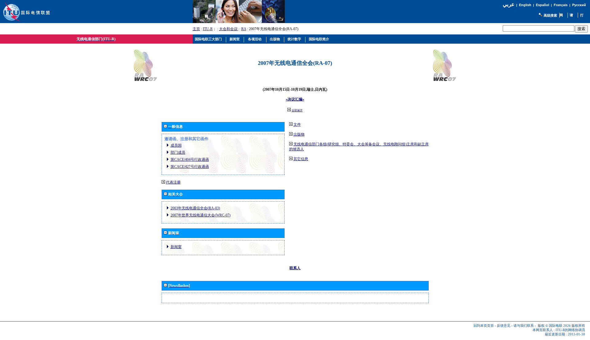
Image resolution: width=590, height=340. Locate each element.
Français (561, 5)
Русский (579, 5)
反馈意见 (503, 325)
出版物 (299, 134)
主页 (196, 29)
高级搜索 (550, 15)
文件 (297, 124)
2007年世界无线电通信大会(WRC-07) (200, 215)
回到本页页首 (484, 325)
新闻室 (176, 247)
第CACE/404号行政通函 (190, 159)
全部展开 (297, 110)
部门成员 (178, 152)
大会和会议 (228, 29)
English (525, 5)
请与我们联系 (523, 325)
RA (243, 29)
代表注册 (173, 182)
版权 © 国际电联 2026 (554, 325)
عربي (508, 4)
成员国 (176, 145)
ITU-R (208, 29)
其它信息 (300, 159)
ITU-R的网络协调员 (570, 330)
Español (542, 5)
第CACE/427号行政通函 (190, 166)
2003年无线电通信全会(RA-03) (195, 208)
